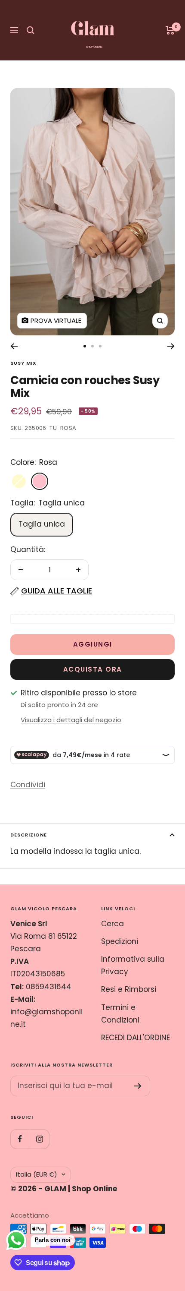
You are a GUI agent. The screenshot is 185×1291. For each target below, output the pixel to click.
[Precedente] (14, 346)
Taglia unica (41, 524)
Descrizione (28, 834)
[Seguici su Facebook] (20, 1139)
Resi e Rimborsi (128, 989)
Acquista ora (92, 669)
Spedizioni (119, 941)
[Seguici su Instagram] (39, 1139)
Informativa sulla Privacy (132, 965)
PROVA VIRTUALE (56, 320)
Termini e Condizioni (120, 1013)
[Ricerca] (30, 30)
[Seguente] (171, 346)
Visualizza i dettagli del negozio (71, 719)
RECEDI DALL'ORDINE (135, 1037)
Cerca (112, 924)
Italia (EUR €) (36, 1174)
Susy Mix (23, 363)
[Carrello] (170, 30)
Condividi (27, 785)
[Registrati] (138, 1086)
